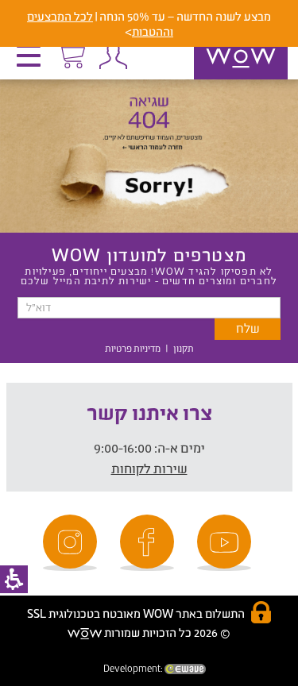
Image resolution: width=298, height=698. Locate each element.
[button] (32, 61)
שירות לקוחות (149, 468)
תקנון (183, 348)
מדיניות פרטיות (133, 348)
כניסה (113, 55)
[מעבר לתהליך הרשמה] (71, 53)
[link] (226, 543)
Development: (133, 668)
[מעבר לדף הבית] (224, 78)
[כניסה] (113, 55)
